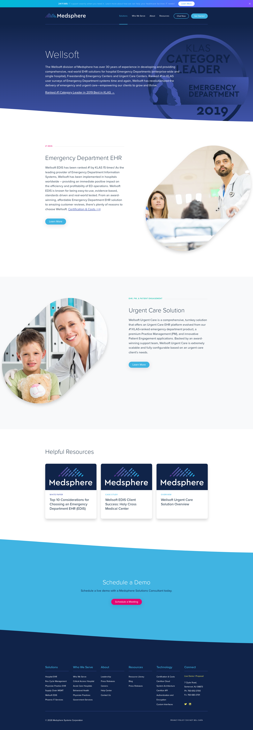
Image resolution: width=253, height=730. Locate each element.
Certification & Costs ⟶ (84, 209)
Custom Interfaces (165, 704)
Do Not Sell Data (194, 720)
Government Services (83, 699)
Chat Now (181, 16)
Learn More (186, 3)
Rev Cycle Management (56, 681)
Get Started (199, 16)
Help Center (106, 690)
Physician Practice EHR (55, 686)
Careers (104, 686)
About (152, 16)
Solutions (123, 16)
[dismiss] (250, 3)
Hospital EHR (51, 676)
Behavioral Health (81, 690)
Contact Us (106, 695)
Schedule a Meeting (126, 601)
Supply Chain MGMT (54, 690)
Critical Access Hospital (83, 681)
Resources (164, 16)
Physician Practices (81, 695)
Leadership (106, 676)
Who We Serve (138, 16)
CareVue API (162, 690)
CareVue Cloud (163, 681)
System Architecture (166, 686)
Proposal (200, 676)
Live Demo (189, 676)
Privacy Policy (177, 720)
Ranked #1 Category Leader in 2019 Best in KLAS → (80, 92)
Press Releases (108, 681)
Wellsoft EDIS (51, 695)
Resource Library (136, 676)
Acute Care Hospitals (82, 686)
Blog (131, 681)
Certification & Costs (166, 676)
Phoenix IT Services (54, 699)
